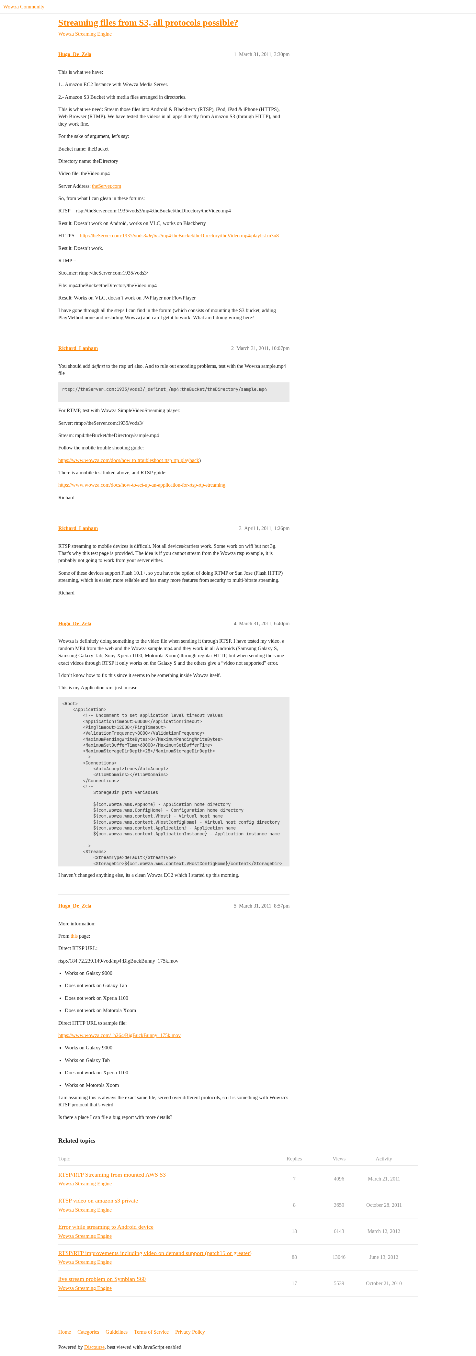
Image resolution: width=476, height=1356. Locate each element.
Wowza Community (23, 6)
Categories (88, 1332)
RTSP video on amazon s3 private (98, 1200)
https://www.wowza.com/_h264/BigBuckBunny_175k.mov (119, 1035)
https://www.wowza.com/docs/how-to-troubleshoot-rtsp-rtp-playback (128, 460)
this (74, 936)
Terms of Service (151, 1332)
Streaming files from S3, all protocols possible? (148, 22)
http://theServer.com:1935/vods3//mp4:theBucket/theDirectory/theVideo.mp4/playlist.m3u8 (179, 235)
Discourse (94, 1347)
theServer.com (106, 186)
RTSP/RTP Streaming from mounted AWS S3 (112, 1174)
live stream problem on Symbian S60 (102, 1279)
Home (64, 1332)
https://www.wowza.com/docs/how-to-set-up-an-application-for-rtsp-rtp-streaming (141, 485)
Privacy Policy (190, 1332)
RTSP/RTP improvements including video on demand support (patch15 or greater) (155, 1253)
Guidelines (117, 1332)
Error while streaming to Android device (105, 1227)
